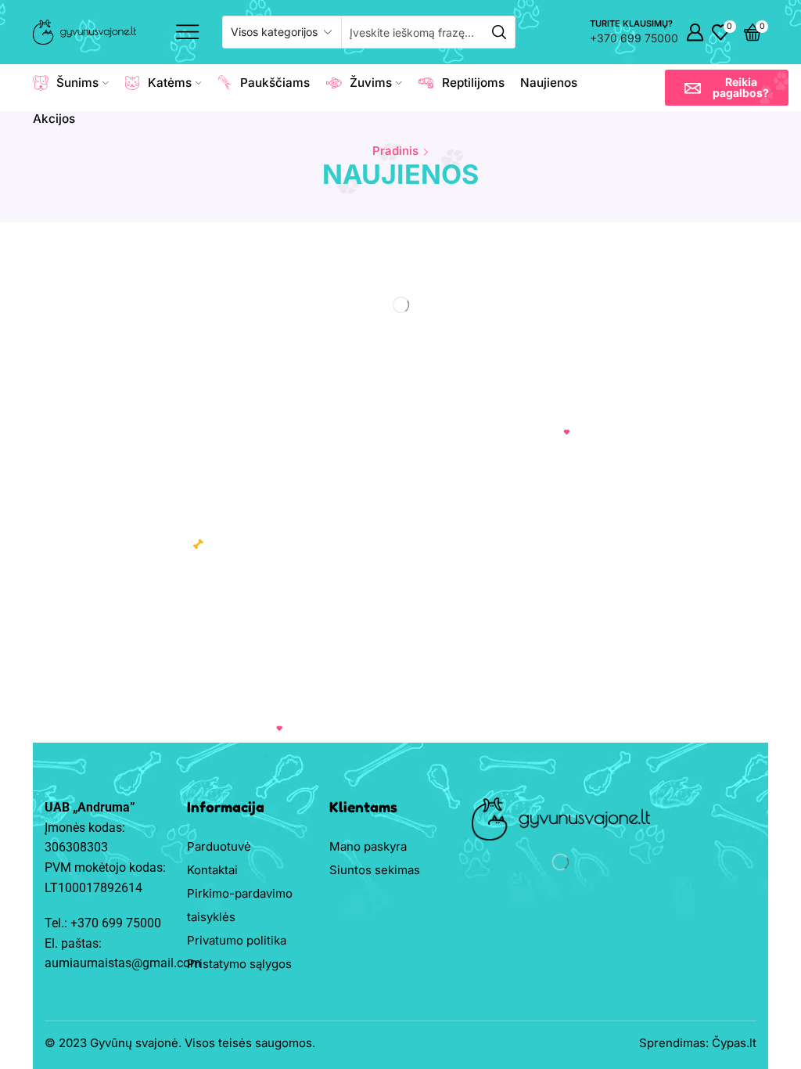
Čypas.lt (734, 1042)
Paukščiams (275, 82)
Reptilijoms (473, 82)
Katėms (170, 82)
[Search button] (499, 32)
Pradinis (395, 150)
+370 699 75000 (634, 38)
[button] (726, 88)
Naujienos (548, 82)
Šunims (77, 82)
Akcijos (54, 118)
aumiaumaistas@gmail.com (123, 963)
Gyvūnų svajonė (134, 1042)
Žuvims (371, 82)
